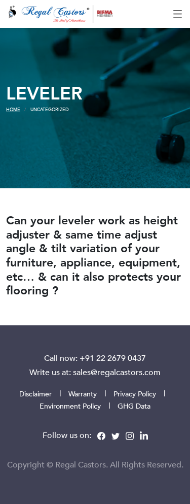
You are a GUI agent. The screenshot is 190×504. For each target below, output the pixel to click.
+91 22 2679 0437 (113, 357)
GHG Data (134, 406)
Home (13, 109)
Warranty (82, 393)
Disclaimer (35, 393)
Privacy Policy (134, 393)
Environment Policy (70, 406)
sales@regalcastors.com (117, 372)
